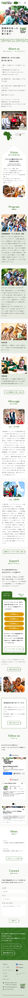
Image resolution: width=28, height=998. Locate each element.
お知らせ (5, 973)
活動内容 (5, 964)
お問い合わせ (6, 979)
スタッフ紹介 (6, 967)
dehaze (25, 3)
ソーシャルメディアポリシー (20, 974)
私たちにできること (8, 970)
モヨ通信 (5, 976)
